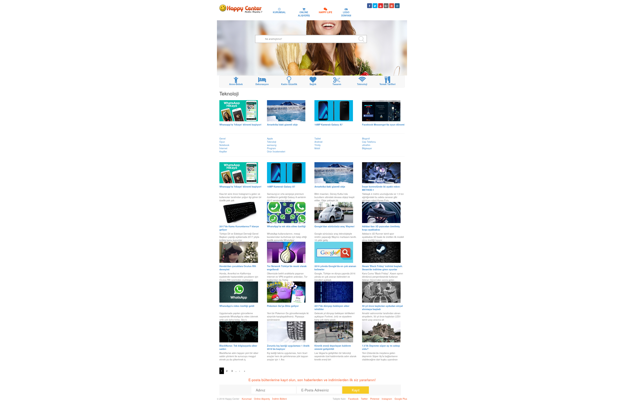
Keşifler (223, 151)
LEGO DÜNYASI (346, 14)
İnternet (223, 148)
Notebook (224, 145)
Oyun (222, 141)
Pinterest (374, 398)
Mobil (317, 148)
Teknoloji (271, 141)
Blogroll (366, 138)
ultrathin (366, 145)
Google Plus (401, 398)
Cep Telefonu (369, 141)
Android (318, 141)
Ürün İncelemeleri (276, 151)
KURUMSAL (279, 12)
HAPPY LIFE (325, 12)
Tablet (317, 138)
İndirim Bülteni (279, 398)
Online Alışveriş (262, 398)
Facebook (353, 398)
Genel (222, 138)
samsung (271, 145)
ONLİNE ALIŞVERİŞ (304, 14)
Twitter (364, 398)
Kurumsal (247, 398)
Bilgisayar (367, 148)
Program (271, 148)
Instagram (387, 398)
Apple (270, 138)
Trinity (317, 145)
